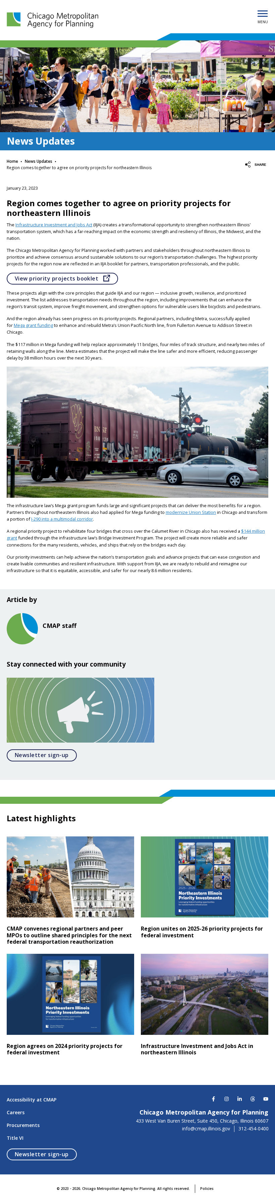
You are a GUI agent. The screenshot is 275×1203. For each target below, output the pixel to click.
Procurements (23, 1125)
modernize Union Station (191, 512)
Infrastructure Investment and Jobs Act (53, 225)
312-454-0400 (253, 1129)
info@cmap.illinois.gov (206, 1129)
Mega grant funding (33, 325)
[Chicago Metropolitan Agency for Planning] (54, 20)
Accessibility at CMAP (31, 1099)
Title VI (15, 1138)
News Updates (38, 161)
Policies (207, 1188)
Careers (15, 1112)
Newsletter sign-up (46, 755)
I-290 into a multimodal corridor (62, 519)
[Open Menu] (263, 14)
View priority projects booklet (66, 278)
